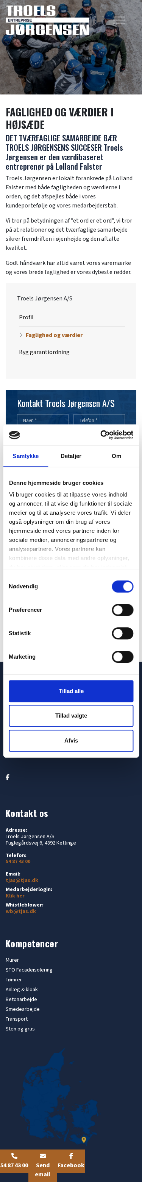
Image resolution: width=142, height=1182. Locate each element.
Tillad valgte (71, 715)
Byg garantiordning (44, 352)
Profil (26, 318)
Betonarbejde (21, 999)
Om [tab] (116, 456)
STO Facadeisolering (29, 970)
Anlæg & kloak (22, 989)
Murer (12, 960)
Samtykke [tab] (25, 456)
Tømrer (14, 979)
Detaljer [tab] (71, 456)
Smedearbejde (23, 1009)
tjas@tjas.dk (22, 880)
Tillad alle (71, 691)
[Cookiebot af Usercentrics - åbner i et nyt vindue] (101, 435)
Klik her (15, 896)
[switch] (122, 610)
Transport (17, 1019)
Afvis (71, 740)
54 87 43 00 (18, 862)
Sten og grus (20, 1029)
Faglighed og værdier (54, 335)
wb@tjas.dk (21, 911)
